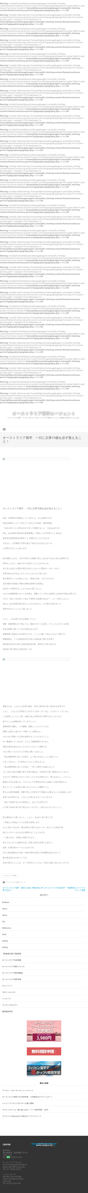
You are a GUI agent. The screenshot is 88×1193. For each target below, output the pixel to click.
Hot (3, 921)
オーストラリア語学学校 (11, 979)
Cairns (4, 908)
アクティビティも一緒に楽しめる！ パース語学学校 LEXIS (25, 1109)
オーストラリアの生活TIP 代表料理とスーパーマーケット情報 (64, 888)
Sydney (5, 941)
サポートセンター (9, 992)
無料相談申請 (7, 1011)
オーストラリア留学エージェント (44, 413)
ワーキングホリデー (10, 1005)
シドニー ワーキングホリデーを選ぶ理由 (18, 1103)
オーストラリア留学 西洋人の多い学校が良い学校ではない (23, 888)
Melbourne (6, 928)
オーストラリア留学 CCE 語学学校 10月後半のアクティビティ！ (27, 1097)
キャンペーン (7, 986)
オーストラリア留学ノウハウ (16, 882)
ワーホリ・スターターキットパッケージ (17, 1090)
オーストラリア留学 (10, 876)
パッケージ (6, 998)
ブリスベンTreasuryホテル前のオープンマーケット (22, 1116)
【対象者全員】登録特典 (11, 953)
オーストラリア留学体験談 (12, 973)
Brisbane (5, 902)
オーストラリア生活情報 (11, 960)
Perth (4, 934)
